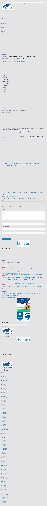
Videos (3, 32)
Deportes (3, 24)
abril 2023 (3, 388)
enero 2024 (4, 376)
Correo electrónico (5, 226)
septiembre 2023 (5, 381)
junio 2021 (4, 417)
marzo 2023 (4, 389)
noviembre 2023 (5, 379)
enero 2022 (4, 408)
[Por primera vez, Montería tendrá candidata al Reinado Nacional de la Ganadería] (23, 140)
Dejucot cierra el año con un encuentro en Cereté (19, 198)
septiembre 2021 (5, 413)
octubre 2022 (4, 396)
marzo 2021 (4, 421)
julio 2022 (3, 400)
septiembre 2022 (5, 397)
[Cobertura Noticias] (2, 18)
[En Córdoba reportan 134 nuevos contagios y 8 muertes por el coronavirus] (23, 169)
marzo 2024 (4, 373)
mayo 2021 (4, 418)
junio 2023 (4, 385)
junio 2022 (4, 401)
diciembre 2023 (4, 377)
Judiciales (3, 28)
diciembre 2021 (4, 409)
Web (3, 231)
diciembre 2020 (4, 425)
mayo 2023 (4, 387)
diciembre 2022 (4, 393)
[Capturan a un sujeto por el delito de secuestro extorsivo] (23, 283)
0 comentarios (22, 61)
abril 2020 (3, 436)
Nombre (4, 222)
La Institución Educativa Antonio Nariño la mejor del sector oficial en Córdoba (16, 135)
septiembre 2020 (5, 429)
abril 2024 (3, 372)
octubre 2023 (4, 380)
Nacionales (4, 27)
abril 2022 (3, 404)
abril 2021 (3, 420)
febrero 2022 (4, 406)
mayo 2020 (4, 434)
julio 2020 (3, 432)
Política (3, 30)
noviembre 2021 (5, 411)
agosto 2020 (4, 430)
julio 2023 (3, 384)
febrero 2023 (4, 391)
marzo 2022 (4, 405)
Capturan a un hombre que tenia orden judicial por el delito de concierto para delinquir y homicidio (22, 270)
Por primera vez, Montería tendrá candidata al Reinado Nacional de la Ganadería (21, 164)
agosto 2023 (4, 383)
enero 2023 (4, 392)
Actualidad (4, 23)
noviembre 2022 (5, 395)
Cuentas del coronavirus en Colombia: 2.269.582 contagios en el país (32, 136)
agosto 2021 (4, 414)
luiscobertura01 (16, 61)
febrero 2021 (4, 422)
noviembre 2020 (5, 426)
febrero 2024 (4, 375)
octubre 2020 (4, 428)
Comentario (4, 209)
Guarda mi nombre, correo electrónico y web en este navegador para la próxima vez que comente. (20, 235)
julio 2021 (3, 416)
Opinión (3, 31)
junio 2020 (4, 433)
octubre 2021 (4, 412)
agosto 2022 (4, 399)
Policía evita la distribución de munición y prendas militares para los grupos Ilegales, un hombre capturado (22, 279)
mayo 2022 (4, 403)
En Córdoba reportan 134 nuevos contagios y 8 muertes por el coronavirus (23, 193)
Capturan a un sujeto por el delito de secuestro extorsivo (21, 286)
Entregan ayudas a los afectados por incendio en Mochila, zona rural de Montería (21, 294)
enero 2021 (4, 424)
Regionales (4, 26)
